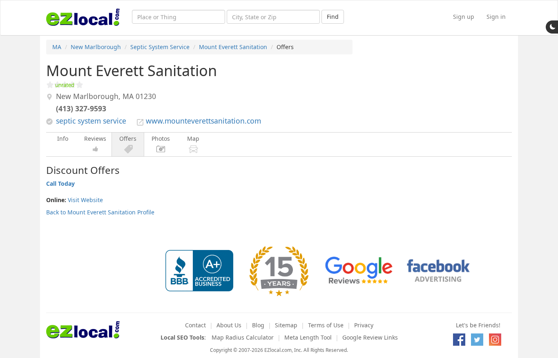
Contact (195, 325)
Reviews (95, 138)
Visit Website (85, 200)
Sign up (463, 16)
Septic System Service (160, 47)
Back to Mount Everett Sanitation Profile (100, 212)
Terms (326, 325)
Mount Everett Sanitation (233, 47)
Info (62, 138)
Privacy (363, 325)
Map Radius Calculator (243, 337)
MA (56, 47)
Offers (127, 138)
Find (333, 16)
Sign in (496, 16)
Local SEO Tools (182, 337)
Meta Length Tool (308, 337)
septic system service (91, 121)
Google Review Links (370, 337)
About (229, 325)
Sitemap (286, 325)
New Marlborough (96, 47)
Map (193, 138)
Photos (161, 138)
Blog (258, 325)
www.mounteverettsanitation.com (203, 121)
